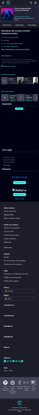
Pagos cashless (10, 239)
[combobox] (19, 291)
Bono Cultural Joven (12, 218)
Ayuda (6, 257)
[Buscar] (31, 3)
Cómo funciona (10, 211)
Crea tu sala (8, 231)
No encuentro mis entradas (14, 261)
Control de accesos (11, 235)
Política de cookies (11, 281)
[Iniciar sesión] (35, 3)
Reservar (19, 108)
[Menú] (3, 3)
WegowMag (8, 215)
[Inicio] (7, 3)
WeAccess (8, 247)
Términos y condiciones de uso (16, 274)
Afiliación (7, 242)
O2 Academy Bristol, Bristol (21, 16)
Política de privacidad (12, 277)
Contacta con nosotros (13, 264)
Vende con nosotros (12, 228)
